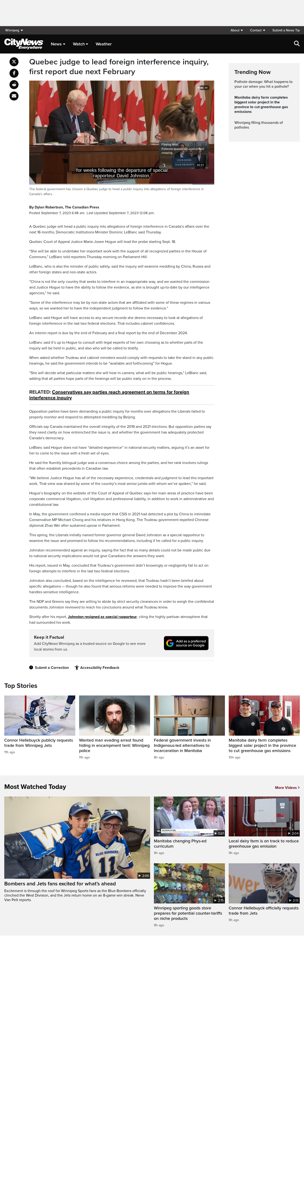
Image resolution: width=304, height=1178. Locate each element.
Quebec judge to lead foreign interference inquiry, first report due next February (119, 67)
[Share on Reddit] (14, 84)
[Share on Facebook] (14, 73)
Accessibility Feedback (99, 667)
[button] (237, 30)
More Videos (286, 787)
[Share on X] (14, 61)
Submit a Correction (52, 667)
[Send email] (14, 96)
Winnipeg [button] (12, 30)
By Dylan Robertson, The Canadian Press (64, 207)
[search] (297, 44)
